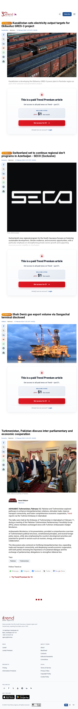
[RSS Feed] (31, 688)
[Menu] (74, 14)
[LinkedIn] (26, 688)
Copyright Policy (46, 674)
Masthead (44, 650)
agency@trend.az (7, 637)
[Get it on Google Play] (23, 697)
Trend (69, 513)
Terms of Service (46, 668)
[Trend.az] (9, 14)
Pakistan (13, 561)
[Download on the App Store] (8, 697)
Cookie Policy (45, 677)
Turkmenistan (24, 561)
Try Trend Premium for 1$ (21, 577)
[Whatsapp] (4, 688)
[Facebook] (9, 688)
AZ (70, 705)
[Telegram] (22, 688)
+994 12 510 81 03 (7, 635)
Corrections (44, 659)
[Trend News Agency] (8, 618)
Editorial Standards (47, 656)
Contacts (43, 653)
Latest (4, 647)
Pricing (4, 668)
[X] (13, 688)
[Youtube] (18, 688)
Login (50, 130)
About (42, 647)
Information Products (9, 671)
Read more (21, 503)
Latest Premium (7, 650)
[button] (3, 35)
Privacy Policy (45, 671)
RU (73, 705)
